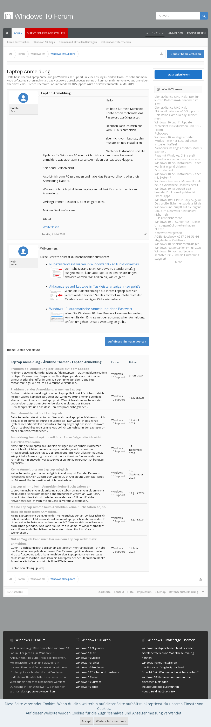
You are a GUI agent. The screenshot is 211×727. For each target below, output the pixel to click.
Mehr (178, 262)
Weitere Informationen (111, 721)
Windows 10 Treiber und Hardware (97, 672)
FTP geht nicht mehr (168, 218)
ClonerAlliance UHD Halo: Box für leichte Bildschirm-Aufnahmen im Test (177, 100)
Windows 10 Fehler (87, 662)
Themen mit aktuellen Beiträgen (78, 42)
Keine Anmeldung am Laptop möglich (39, 469)
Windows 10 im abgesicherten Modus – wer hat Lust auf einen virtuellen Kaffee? (176, 140)
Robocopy (161, 133)
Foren (18, 33)
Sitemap (160, 592)
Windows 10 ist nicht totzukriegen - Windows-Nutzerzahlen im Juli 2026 (178, 246)
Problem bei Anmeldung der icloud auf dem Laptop (50, 369)
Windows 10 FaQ (86, 653)
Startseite (104, 592)
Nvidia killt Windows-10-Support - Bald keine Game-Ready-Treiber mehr (177, 115)
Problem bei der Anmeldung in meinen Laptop (46, 389)
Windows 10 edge (87, 687)
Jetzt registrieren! (178, 74)
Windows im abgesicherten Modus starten (168, 648)
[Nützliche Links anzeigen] (161, 54)
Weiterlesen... (52, 227)
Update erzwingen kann (41, 691)
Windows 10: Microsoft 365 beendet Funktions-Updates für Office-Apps (175, 192)
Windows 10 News (87, 677)
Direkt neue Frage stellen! (46, 33)
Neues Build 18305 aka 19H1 (159, 691)
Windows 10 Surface (88, 682)
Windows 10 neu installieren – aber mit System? (178, 176)
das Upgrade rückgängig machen (162, 667)
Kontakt (119, 592)
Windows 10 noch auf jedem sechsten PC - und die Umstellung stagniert (177, 255)
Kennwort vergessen (168, 233)
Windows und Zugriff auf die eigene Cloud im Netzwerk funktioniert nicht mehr (178, 210)
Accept (86, 721)
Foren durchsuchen (18, 42)
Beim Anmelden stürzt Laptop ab (36, 413)
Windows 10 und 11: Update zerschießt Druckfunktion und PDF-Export (178, 126)
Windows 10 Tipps (44, 42)
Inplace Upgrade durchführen (160, 687)
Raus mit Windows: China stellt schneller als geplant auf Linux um (177, 157)
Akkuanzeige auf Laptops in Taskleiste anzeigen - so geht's (94, 286)
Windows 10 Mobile (88, 658)
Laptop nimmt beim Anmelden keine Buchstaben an (50, 486)
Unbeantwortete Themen (116, 42)
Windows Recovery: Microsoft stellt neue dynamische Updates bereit (178, 183)
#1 (146, 234)
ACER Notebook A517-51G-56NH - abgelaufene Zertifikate (178, 238)
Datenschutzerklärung (183, 592)
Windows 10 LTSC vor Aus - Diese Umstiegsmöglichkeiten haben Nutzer (177, 225)
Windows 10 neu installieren (159, 662)
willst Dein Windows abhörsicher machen (171, 672)
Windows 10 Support (72, 84)
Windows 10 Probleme (90, 667)
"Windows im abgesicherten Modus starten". (178, 150)
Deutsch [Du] (15, 592)
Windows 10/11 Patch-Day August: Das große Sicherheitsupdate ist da (178, 201)
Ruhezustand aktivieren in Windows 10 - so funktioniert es (94, 264)
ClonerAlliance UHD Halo (171, 107)
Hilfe (130, 592)
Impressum (144, 592)
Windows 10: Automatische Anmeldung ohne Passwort (90, 309)
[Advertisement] (74, 124)
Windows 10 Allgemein (90, 648)
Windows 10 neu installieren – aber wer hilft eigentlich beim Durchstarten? (178, 166)
